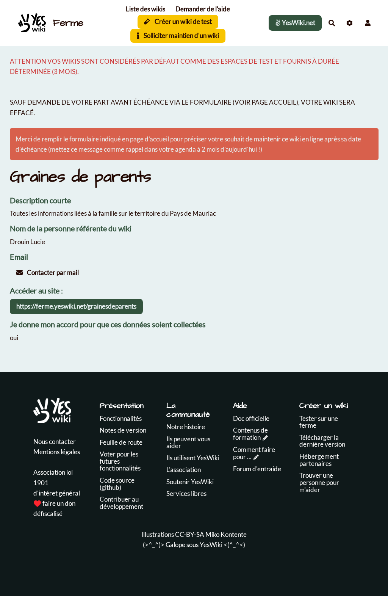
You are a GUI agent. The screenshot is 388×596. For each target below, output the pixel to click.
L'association (183, 470)
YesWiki (211, 545)
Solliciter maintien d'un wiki (180, 35)
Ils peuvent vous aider (188, 442)
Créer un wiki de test (182, 21)
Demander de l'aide (202, 9)
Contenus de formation (250, 433)
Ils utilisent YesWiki (192, 458)
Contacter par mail (52, 272)
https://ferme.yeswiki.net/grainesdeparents (76, 306)
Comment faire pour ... (254, 453)
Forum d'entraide (257, 469)
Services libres (186, 493)
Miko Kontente (226, 534)
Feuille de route (121, 442)
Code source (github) (117, 483)
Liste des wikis (145, 9)
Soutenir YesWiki (190, 482)
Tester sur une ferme (318, 422)
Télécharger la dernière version (322, 441)
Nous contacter (54, 441)
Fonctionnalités (121, 418)
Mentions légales (56, 452)
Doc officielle (251, 418)
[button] (368, 23)
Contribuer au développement (121, 502)
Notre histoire (185, 427)
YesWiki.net (298, 23)
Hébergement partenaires (319, 459)
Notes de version (123, 430)
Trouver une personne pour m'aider (319, 482)
